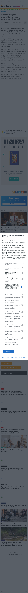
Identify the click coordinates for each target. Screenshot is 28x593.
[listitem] (14, 264)
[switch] (22, 267)
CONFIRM (8, 351)
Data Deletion (5, 357)
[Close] (24, 235)
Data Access (14, 357)
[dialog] (14, 296)
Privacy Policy (22, 357)
